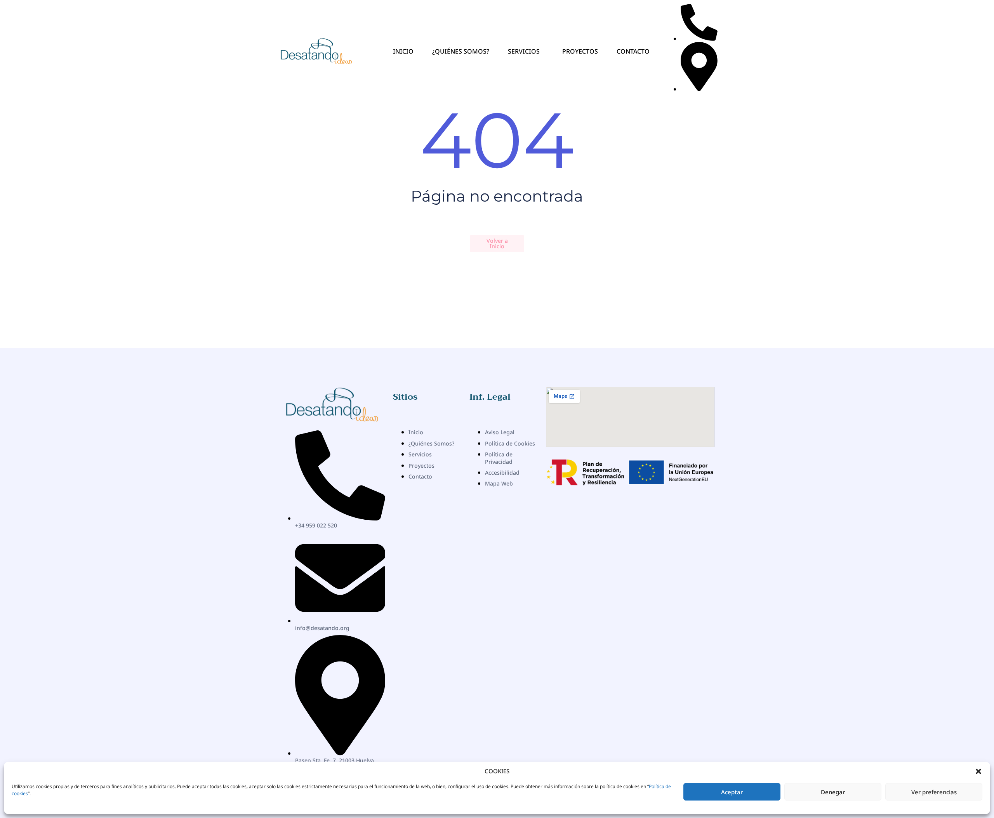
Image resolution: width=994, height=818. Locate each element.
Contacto (633, 51)
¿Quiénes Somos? (460, 51)
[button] (978, 771)
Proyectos (580, 51)
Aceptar (732, 792)
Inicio (403, 51)
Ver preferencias (934, 792)
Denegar (833, 792)
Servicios (524, 51)
